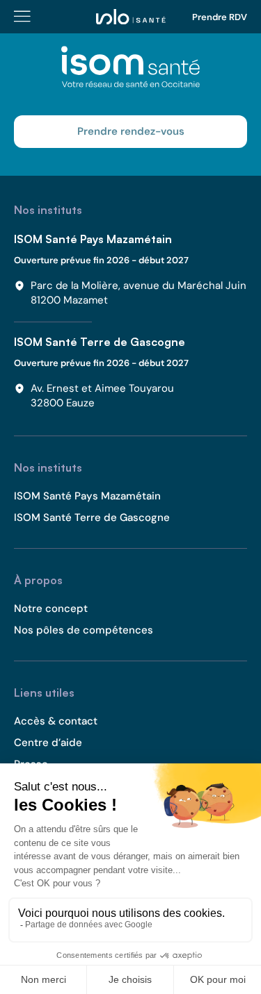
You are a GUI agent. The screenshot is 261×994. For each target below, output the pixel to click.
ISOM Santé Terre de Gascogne (99, 341)
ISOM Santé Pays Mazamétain (93, 239)
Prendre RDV (219, 17)
